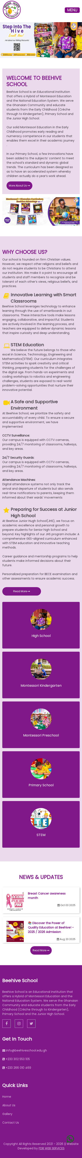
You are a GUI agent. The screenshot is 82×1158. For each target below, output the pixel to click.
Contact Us (10, 1122)
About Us (8, 1105)
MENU (72, 10)
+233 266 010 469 (18, 1068)
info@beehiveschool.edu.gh (26, 1050)
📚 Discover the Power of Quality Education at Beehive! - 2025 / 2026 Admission (51, 927)
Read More (20, 591)
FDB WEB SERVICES (52, 1148)
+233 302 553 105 (18, 1059)
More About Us (18, 185)
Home (6, 1096)
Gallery (7, 1114)
